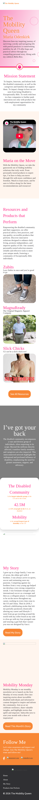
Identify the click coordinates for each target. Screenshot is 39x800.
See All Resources (19, 394)
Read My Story (12, 632)
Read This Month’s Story (18, 726)
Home (5, 775)
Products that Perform (11, 788)
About (5, 780)
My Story (6, 784)
